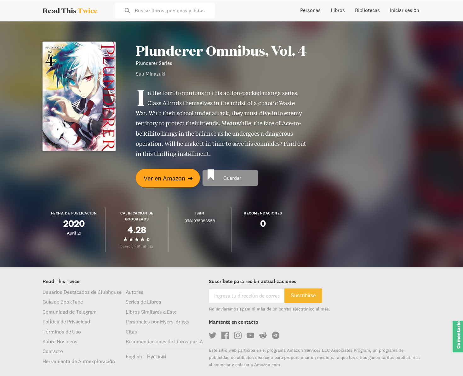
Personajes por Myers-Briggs (157, 321)
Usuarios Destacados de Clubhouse (82, 292)
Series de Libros (143, 302)
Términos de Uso (62, 331)
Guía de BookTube (63, 302)
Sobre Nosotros (60, 341)
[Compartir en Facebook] (448, 43)
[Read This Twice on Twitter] (212, 335)
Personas (310, 10)
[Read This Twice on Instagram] (238, 335)
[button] (446, 359)
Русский (156, 356)
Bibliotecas (367, 10)
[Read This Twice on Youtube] (250, 335)
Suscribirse (303, 295)
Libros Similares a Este (151, 312)
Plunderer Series (154, 63)
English (134, 356)
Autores (134, 292)
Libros (338, 10)
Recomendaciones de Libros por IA (164, 341)
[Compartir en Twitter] (448, 31)
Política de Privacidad (66, 321)
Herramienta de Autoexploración (79, 361)
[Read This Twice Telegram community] (275, 335)
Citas (131, 331)
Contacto (53, 351)
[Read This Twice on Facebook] (225, 335)
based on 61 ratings (136, 246)
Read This (70, 10)
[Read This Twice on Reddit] (263, 335)
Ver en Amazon (168, 178)
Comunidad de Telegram (70, 312)
